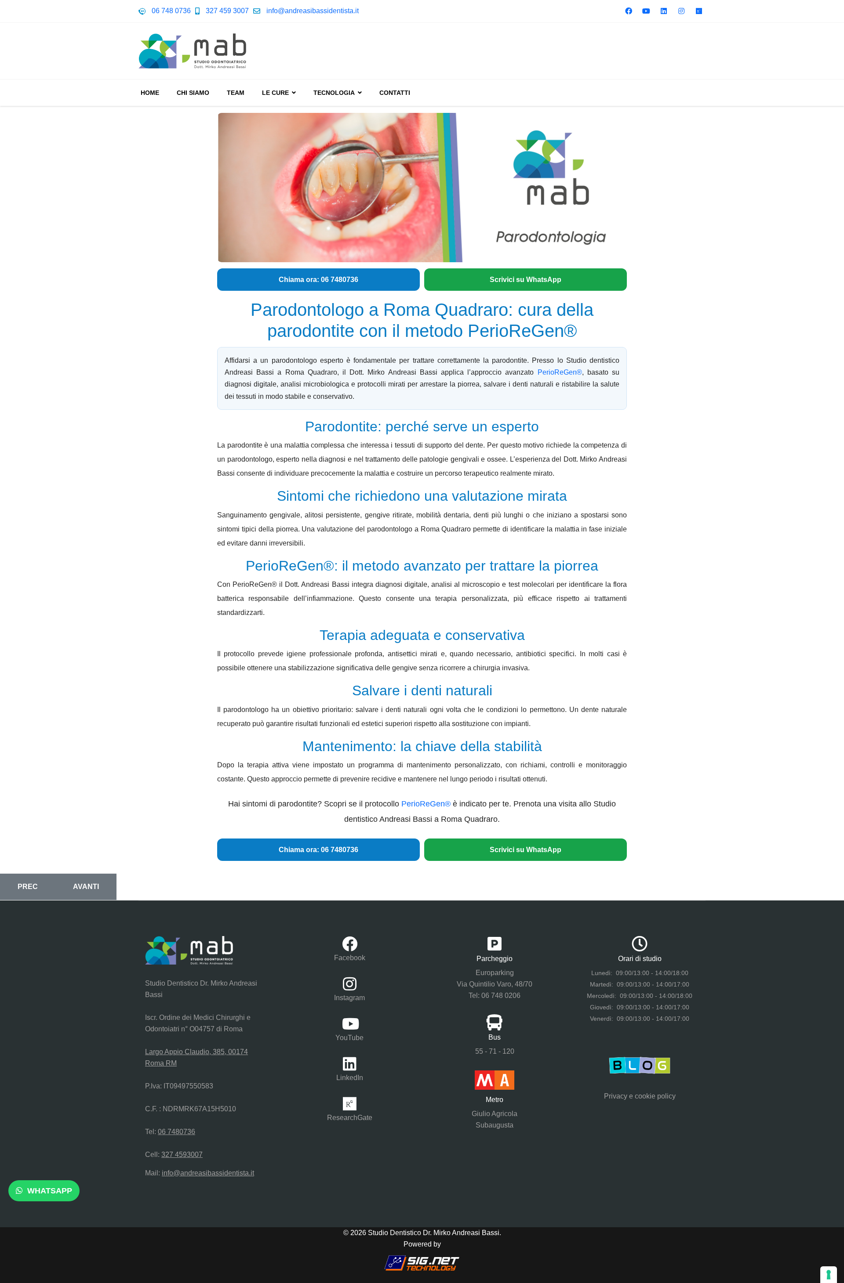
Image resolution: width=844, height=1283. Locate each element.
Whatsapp (48, 1190)
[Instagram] (681, 11)
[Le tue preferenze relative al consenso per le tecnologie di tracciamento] (828, 1274)
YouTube (349, 1037)
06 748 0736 (171, 10)
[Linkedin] (663, 11)
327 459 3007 (227, 10)
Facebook (349, 957)
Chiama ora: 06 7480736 (318, 279)
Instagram (349, 997)
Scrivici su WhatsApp (525, 279)
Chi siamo (193, 92)
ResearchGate (349, 1117)
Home (150, 92)
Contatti (394, 92)
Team (235, 92)
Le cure (275, 92)
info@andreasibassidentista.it (312, 10)
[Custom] (699, 11)
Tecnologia (334, 92)
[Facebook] (628, 11)
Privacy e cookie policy (640, 1096)
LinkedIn (349, 1077)
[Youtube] (646, 11)
